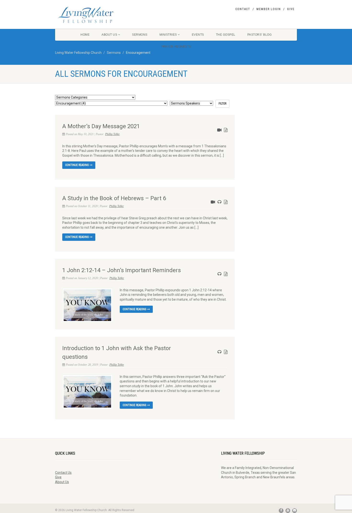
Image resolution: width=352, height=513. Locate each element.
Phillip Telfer (112, 134)
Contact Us (63, 472)
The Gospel (225, 34)
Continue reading (77, 165)
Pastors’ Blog (259, 34)
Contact (242, 9)
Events (198, 34)
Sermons (140, 34)
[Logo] (93, 15)
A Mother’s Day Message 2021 (101, 126)
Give (291, 9)
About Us (109, 34)
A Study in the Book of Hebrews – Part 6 (114, 198)
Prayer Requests (176, 46)
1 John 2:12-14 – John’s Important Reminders (121, 270)
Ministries (168, 34)
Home (85, 34)
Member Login (268, 9)
